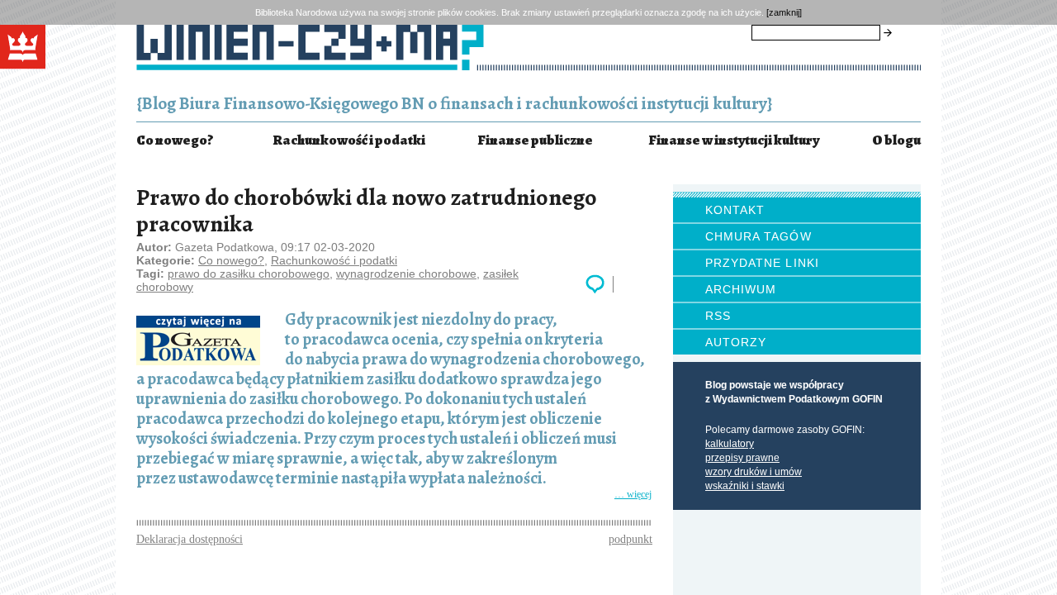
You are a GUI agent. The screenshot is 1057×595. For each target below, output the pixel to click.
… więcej (394, 494)
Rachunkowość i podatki (349, 140)
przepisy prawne (742, 458)
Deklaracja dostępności (189, 539)
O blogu (896, 140)
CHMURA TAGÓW (758, 236)
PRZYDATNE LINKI (762, 262)
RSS (718, 315)
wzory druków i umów (753, 472)
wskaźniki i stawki (744, 486)
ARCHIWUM (740, 289)
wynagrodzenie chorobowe (406, 273)
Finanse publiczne (535, 140)
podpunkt (630, 539)
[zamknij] (784, 12)
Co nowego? (174, 140)
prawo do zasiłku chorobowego (248, 273)
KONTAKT (735, 210)
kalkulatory (729, 444)
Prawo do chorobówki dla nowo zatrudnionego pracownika (366, 211)
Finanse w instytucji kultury (734, 140)
